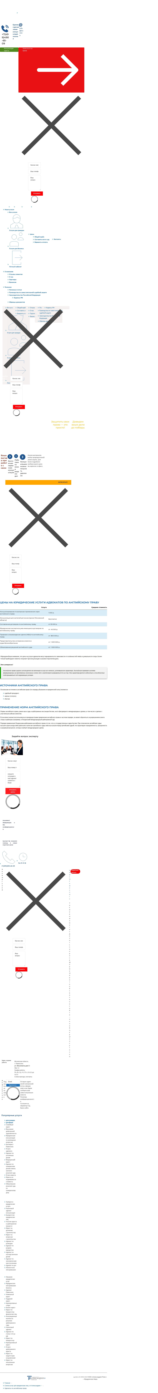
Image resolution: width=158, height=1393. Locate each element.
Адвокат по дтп (11, 1265)
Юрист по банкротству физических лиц (11, 1312)
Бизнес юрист (10, 1308)
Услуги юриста (11, 1175)
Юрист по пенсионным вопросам (10, 1362)
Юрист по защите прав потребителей (10, 1356)
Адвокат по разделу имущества (10, 1248)
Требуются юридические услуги (10, 1204)
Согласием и (36, 557)
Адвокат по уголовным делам (10, 1155)
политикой (26, 559)
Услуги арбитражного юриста (11, 1349)
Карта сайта (24, 1108)
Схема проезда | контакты (23, 1077)
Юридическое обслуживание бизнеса (11, 1286)
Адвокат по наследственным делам (12, 1254)
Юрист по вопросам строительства (11, 1237)
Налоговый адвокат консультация (10, 1211)
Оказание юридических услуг (10, 1279)
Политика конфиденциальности (27, 1099)
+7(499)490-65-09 (5, 39)
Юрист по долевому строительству (11, 1230)
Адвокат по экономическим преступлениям (11, 1261)
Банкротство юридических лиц (10, 1217)
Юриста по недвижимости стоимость (11, 1179)
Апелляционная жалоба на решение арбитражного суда (11, 1320)
